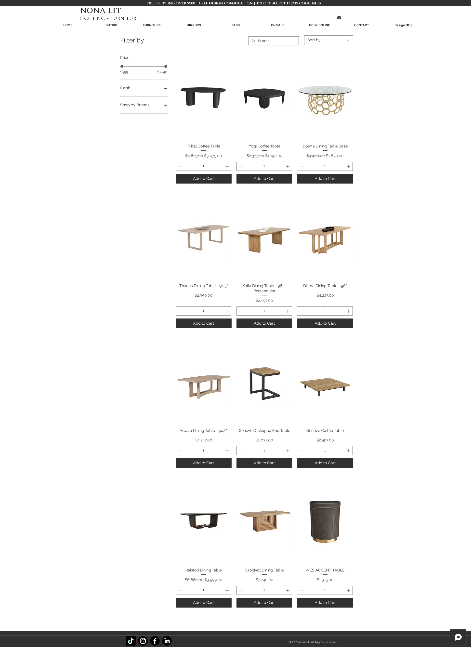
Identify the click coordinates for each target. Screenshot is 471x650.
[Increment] (227, 166)
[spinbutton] (203, 166)
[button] (339, 17)
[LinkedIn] (167, 641)
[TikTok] (131, 641)
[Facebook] (155, 641)
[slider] (122, 66)
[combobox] (328, 40)
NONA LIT (100, 10)
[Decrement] (179, 166)
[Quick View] (204, 98)
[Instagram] (143, 641)
